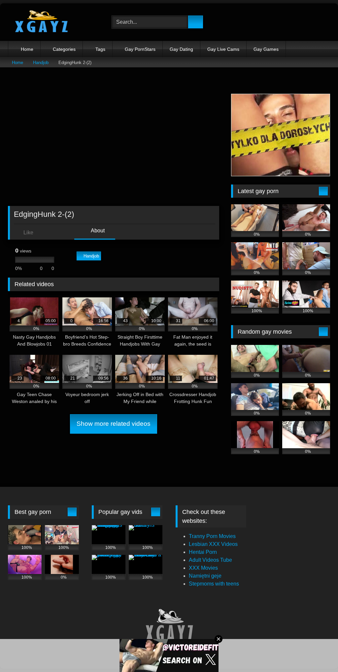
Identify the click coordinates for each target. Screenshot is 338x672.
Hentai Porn (203, 552)
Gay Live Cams (223, 49)
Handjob (41, 62)
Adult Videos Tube (210, 560)
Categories (64, 49)
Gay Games (266, 49)
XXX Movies (203, 568)
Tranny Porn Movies (212, 536)
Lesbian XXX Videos (213, 544)
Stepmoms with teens (214, 584)
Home (27, 49)
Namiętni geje (205, 576)
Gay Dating (181, 49)
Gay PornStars (140, 49)
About (97, 230)
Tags (100, 49)
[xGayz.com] (52, 22)
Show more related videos (114, 423)
